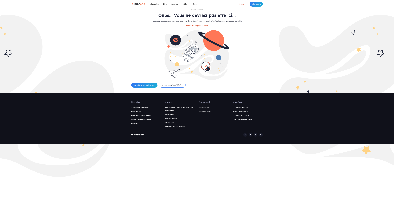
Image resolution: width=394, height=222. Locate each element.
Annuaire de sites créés (140, 107)
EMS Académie (205, 111)
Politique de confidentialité (175, 126)
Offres (165, 4)
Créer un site (256, 4)
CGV (172, 122)
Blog (195, 4)
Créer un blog (136, 111)
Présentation (154, 4)
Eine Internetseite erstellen (242, 119)
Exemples (174, 4)
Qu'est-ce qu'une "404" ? (172, 85)
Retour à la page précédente (197, 26)
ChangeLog (135, 123)
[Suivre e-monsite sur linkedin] (261, 135)
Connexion (242, 4)
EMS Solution (204, 107)
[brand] (138, 4)
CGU (167, 122)
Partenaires (169, 114)
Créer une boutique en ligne (141, 115)
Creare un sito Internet (241, 115)
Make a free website (240, 111)
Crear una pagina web (241, 107)
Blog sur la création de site (141, 119)
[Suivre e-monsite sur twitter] (250, 135)
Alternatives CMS (171, 118)
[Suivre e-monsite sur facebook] (245, 135)
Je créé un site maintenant (144, 85)
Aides (185, 4)
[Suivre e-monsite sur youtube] (255, 135)
